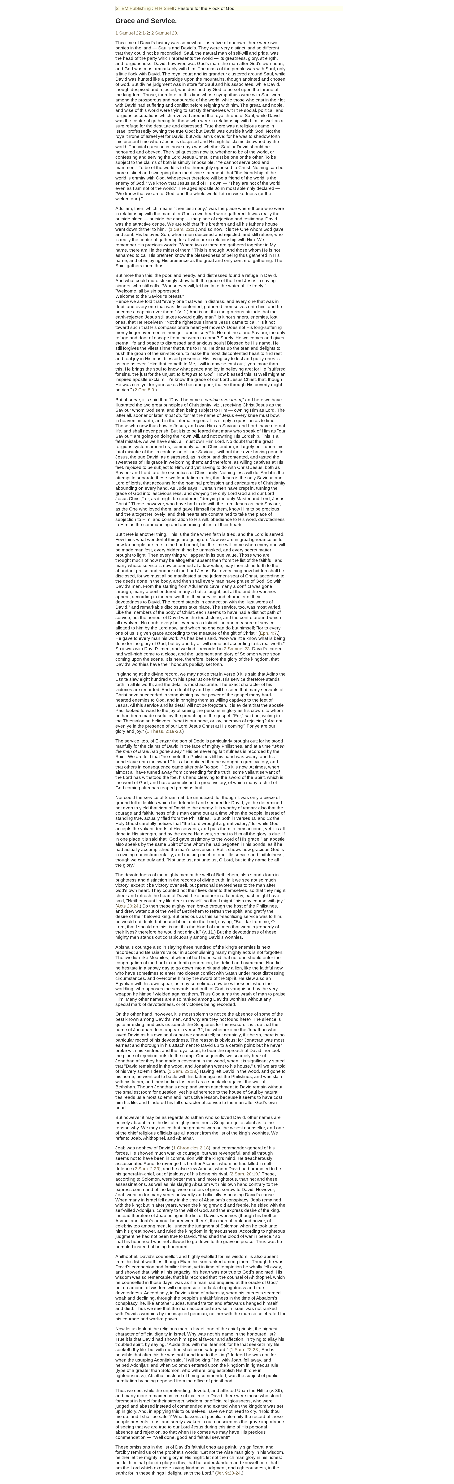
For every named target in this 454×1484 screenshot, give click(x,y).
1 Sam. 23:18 (182, 1071)
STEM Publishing (133, 8)
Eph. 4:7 (268, 633)
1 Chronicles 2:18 (191, 1147)
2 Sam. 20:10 (244, 1173)
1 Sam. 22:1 (182, 229)
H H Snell (164, 8)
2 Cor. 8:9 (144, 389)
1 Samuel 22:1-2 (132, 33)
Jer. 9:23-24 (229, 1473)
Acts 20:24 (128, 905)
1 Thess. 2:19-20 (164, 731)
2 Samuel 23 (164, 33)
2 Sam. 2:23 (147, 1168)
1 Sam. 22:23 (244, 1349)
